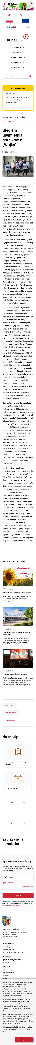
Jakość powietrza (8, 949)
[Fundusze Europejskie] (25, 21)
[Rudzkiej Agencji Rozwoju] (10, 814)
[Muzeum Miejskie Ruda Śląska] (15, 814)
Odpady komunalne (18, 782)
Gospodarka (16, 62)
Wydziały (5, 978)
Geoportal (5, 962)
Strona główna (8, 117)
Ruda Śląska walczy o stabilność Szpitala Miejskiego (18, 625)
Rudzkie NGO (16, 68)
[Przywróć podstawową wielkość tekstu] (21, 15)
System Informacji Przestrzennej (12, 960)
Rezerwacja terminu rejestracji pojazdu (18, 756)
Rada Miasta (6, 975)
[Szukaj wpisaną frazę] (30, 75)
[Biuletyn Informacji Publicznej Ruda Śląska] (27, 27)
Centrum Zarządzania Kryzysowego (13, 952)
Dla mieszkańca (16, 57)
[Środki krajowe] (9, 21)
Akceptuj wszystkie (24, 1040)
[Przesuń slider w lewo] (12, 802)
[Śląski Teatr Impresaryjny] (25, 814)
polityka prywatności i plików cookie (10, 905)
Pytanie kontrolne (8, 883)
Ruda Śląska (16, 52)
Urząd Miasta (16, 47)
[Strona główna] (18, 38)
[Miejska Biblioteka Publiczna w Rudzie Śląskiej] (20, 814)
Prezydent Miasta (8, 972)
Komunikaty (6, 947)
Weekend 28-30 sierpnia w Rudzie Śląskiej (18, 584)
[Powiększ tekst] (26, 14)
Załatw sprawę (7, 970)
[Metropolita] (5, 814)
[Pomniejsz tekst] (15, 14)
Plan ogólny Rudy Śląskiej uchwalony (18, 667)
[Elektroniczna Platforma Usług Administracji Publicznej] (11, 27)
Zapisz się (18, 895)
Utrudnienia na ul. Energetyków (18, 100)
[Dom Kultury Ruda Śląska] (31, 814)
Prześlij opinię (10, 721)
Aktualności (9, 121)
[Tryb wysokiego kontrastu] (9, 14)
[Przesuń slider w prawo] (24, 802)
